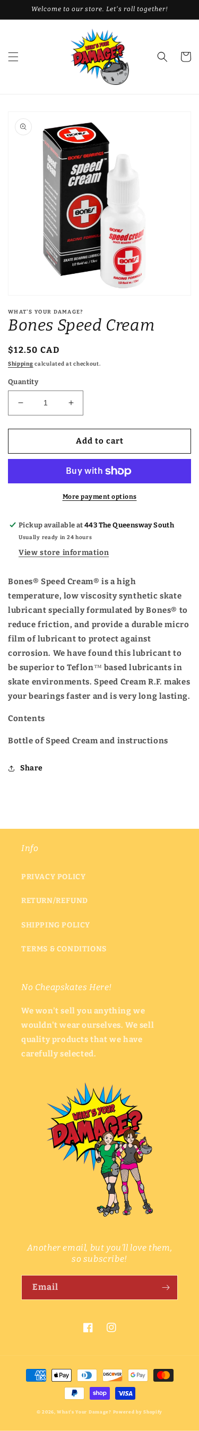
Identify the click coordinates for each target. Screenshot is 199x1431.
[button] (13, 56)
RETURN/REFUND (54, 900)
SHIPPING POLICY (55, 925)
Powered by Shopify (138, 1412)
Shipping (20, 364)
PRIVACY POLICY (53, 876)
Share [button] (31, 768)
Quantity (23, 382)
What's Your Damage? (84, 1412)
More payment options (100, 496)
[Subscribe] (165, 1287)
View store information (64, 552)
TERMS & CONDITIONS (64, 948)
